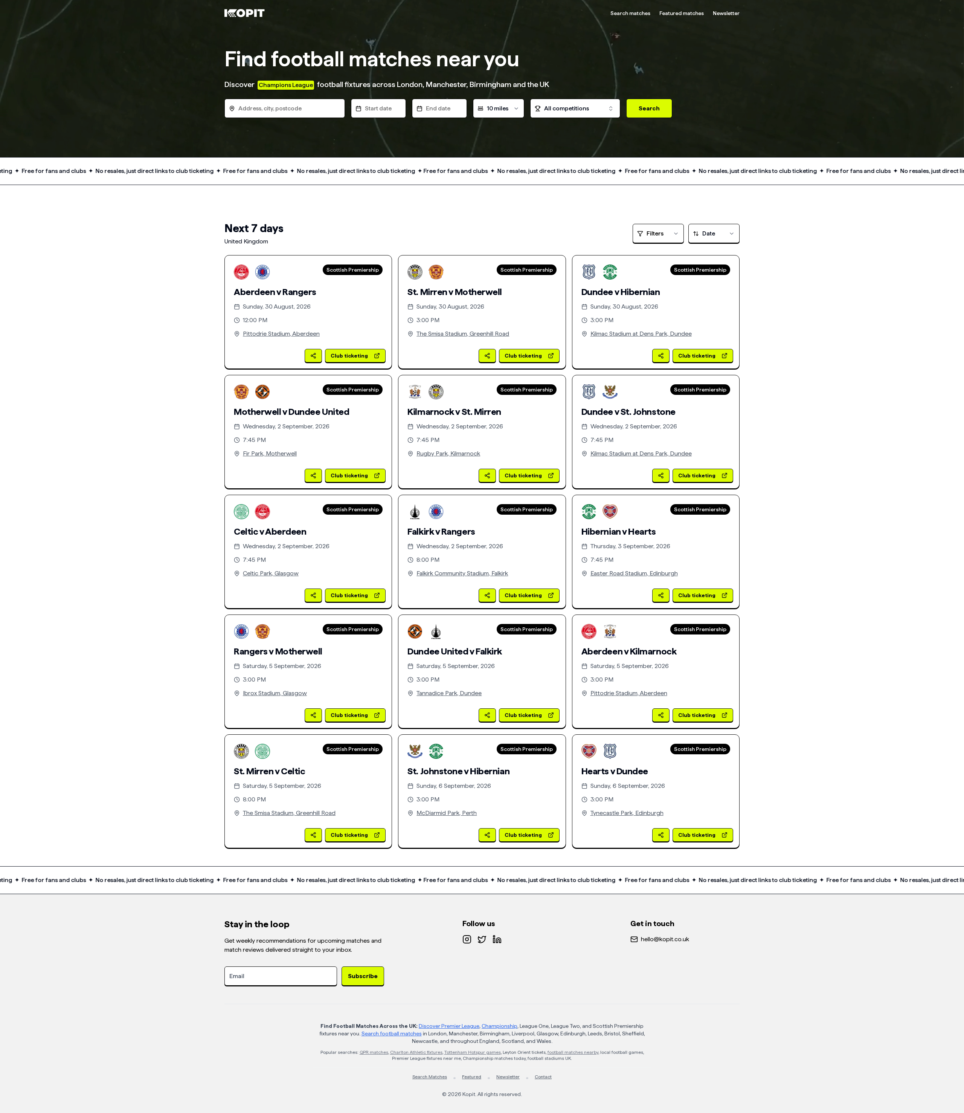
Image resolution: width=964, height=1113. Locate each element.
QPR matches (374, 1052)
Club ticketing (349, 356)
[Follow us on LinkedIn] (497, 939)
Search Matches (429, 1076)
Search (649, 108)
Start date (378, 108)
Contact (543, 1076)
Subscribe (363, 976)
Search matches (630, 13)
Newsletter (726, 13)
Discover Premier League (449, 1026)
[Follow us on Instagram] (466, 939)
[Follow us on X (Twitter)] (482, 939)
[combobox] (498, 108)
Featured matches (681, 13)
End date (438, 108)
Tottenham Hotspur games (472, 1052)
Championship (499, 1026)
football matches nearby (573, 1052)
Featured (471, 1076)
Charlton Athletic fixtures (416, 1052)
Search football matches (392, 1033)
